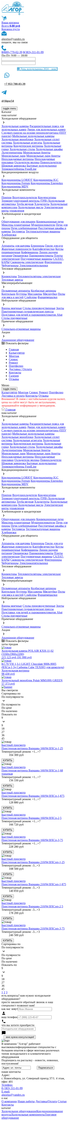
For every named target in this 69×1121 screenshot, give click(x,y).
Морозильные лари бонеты (43, 155)
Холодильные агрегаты (27, 142)
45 (2, 738)
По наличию (9, 711)
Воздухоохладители (24, 197)
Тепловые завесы (12, 279)
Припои (6, 197)
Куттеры (21, 293)
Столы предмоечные (14, 318)
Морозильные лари (13, 155)
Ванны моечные (11, 308)
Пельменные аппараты (15, 290)
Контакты (15, 372)
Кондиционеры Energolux (47, 183)
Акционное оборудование (17, 340)
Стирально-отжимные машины (21, 329)
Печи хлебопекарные (24, 228)
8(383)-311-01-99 (33, 52)
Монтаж (14, 356)
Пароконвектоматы (41, 255)
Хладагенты (41, 204)
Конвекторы (9, 276)
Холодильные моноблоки (17, 139)
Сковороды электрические (27, 262)
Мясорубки (50, 293)
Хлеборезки (8, 234)
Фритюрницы (53, 262)
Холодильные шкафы (49, 149)
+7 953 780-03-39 (14, 83)
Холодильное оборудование (18, 1111)
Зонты (60, 308)
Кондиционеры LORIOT (17, 179)
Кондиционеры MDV (15, 186)
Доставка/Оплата (46, 1101)
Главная (14, 349)
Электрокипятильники (33, 265)
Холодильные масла (30, 207)
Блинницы (37, 245)
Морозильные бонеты (36, 152)
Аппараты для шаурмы (15, 245)
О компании (9, 1101)
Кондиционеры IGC (46, 179)
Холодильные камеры (15, 126)
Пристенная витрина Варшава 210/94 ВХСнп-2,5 (32, 906)
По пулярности (10, 704)
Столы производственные (39, 308)
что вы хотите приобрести (17, 1025)
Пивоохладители (50, 162)
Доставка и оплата (13, 395)
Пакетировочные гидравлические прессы (27, 311)
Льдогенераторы (11, 152)
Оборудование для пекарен (18, 221)
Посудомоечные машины (36, 258)
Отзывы (14, 379)
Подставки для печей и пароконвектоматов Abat (31, 314)
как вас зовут (9, 1008)
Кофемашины (29, 252)
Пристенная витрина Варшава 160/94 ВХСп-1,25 (32, 748)
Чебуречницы (10, 265)
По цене (6, 707)
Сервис (33, 392)
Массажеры (35, 293)
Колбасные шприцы (43, 290)
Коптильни (8, 293)
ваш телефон (9, 1017)
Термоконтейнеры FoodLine (18, 168)
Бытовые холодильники (42, 165)
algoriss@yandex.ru (13, 39)
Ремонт (13, 362)
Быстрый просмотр (13, 745)
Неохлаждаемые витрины (17, 159)
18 (2, 728)
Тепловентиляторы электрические (39, 276)
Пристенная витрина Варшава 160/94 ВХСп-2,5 (31, 818)
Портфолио (16, 365)
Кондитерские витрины (28, 145)
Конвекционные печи (50, 221)
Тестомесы (18, 231)
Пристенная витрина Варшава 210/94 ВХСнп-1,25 (33, 862)
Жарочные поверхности (16, 249)
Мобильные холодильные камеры (33, 136)
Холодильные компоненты (28, 1114)
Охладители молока (26, 162)
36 (2, 735)
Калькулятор (17, 352)
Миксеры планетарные (15, 224)
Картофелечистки (43, 249)
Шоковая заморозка (13, 165)
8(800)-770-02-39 (11, 52)
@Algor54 (7, 100)
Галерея (14, 375)
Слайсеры (30, 297)
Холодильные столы (22, 149)
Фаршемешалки (47, 297)
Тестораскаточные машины (43, 231)
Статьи (62, 1101)
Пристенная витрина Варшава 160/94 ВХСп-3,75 (32, 840)
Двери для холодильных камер (46, 129)
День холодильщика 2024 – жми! (38, 69)
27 (2, 731)
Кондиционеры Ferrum (15, 183)
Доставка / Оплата (20, 369)
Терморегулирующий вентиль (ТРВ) (24, 200)
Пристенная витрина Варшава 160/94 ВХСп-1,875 (32, 795)
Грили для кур (54, 245)
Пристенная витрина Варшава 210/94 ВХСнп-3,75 (33, 928)
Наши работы (26, 1101)
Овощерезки (20, 255)
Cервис (13, 359)
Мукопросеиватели (43, 224)
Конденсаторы (47, 197)
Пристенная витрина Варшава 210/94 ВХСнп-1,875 (33, 884)
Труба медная (25, 204)
